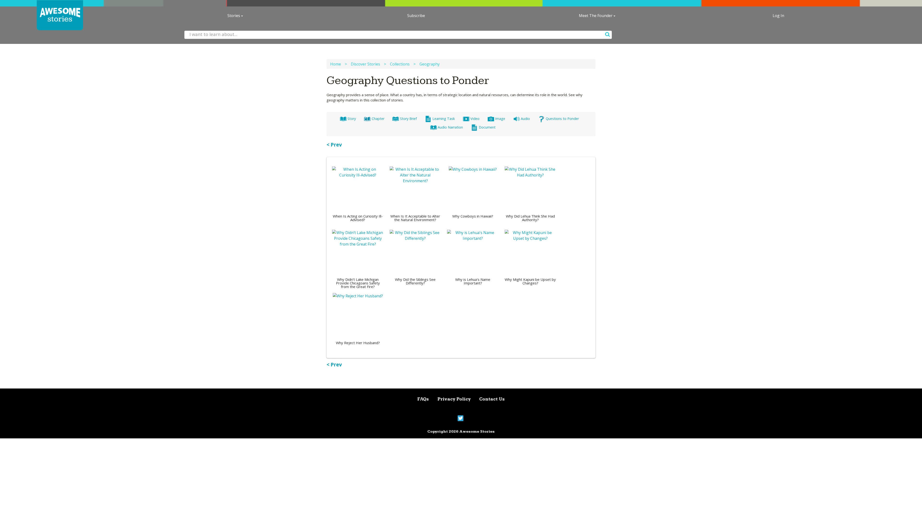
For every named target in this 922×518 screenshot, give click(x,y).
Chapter (378, 118)
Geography (429, 64)
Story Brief (408, 118)
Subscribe (416, 15)
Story (351, 118)
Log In (778, 15)
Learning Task (443, 118)
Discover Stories (365, 64)
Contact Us (492, 399)
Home (335, 64)
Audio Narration (450, 127)
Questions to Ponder (562, 118)
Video (474, 118)
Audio (525, 118)
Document (487, 127)
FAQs (423, 399)
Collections (400, 64)
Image (500, 118)
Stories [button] (234, 15)
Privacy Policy (454, 399)
